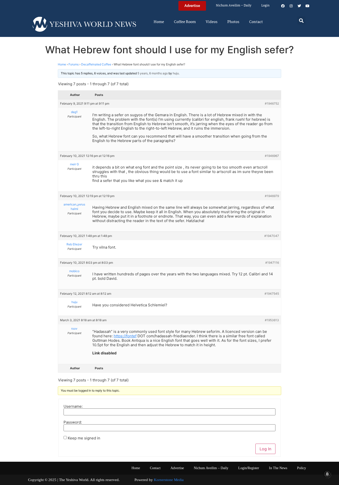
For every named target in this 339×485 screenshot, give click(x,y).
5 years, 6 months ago (152, 73)
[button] (301, 20)
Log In (265, 448)
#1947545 (272, 293)
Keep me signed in (84, 438)
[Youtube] (307, 5)
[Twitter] (299, 5)
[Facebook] (282, 5)
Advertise (177, 468)
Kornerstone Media (169, 480)
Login (265, 5)
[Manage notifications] (327, 474)
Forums (73, 64)
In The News (278, 468)
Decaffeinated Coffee (96, 64)
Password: (73, 422)
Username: (73, 406)
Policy (301, 468)
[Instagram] (291, 5)
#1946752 (272, 103)
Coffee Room (185, 22)
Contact (256, 22)
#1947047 (271, 236)
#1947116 (272, 262)
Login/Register (248, 468)
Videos (211, 22)
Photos (233, 22)
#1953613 (272, 320)
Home (159, 22)
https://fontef (125, 336)
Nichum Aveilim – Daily (233, 5)
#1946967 (272, 156)
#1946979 (272, 196)
